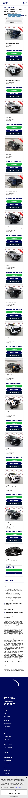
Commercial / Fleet (8, 747)
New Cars (6, 713)
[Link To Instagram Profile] (11, 704)
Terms (5, 729)
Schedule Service (7, 736)
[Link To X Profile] (8, 704)
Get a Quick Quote (7, 760)
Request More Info (14, 53)
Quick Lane (6, 739)
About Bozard (7, 770)
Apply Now (6, 755)
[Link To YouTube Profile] (14, 704)
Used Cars (6, 710)
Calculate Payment (14, 56)
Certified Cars (7, 716)
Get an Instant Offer (8, 723)
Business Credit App (8, 757)
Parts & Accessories (8, 744)
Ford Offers (6, 763)
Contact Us (6, 773)
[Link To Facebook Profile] (5, 704)
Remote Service (7, 742)
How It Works (7, 726)
